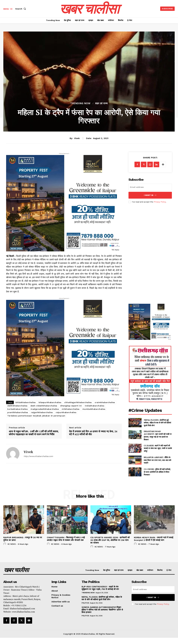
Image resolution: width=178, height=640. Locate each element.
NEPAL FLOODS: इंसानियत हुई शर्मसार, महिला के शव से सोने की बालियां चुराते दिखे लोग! (157, 423)
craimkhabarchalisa (105, 402)
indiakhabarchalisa (94, 406)
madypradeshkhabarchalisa (45, 409)
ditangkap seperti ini (71, 406)
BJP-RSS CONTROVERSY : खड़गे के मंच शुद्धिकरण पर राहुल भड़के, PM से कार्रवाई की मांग (100, 587)
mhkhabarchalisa (70, 409)
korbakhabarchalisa (17, 409)
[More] (163, 164)
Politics (85, 603)
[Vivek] (12, 453)
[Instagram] (14, 620)
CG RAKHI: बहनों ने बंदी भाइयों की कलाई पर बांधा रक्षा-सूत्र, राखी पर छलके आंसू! (158, 448)
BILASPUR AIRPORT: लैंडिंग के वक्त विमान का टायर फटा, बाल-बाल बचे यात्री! (157, 460)
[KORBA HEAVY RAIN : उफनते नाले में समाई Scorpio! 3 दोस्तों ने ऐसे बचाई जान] (154, 519)
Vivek (77, 138)
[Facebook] (137, 164)
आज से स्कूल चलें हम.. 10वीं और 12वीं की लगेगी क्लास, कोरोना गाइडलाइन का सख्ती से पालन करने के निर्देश (34, 433)
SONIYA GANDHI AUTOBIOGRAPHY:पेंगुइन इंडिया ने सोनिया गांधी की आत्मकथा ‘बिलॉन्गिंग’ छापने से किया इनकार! (102, 609)
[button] (21, 9)
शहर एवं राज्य (101, 103)
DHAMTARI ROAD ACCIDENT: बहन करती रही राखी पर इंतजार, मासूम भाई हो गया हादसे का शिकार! (158, 435)
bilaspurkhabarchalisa (50, 402)
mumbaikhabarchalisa (93, 409)
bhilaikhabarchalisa (26, 402)
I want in (148, 195)
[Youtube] (29, 620)
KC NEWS (12, 544)
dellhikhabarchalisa (17, 406)
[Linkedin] (156, 164)
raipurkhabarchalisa (66, 412)
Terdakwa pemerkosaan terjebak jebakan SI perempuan (36, 416)
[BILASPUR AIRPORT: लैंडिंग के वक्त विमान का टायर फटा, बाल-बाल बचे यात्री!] (134, 460)
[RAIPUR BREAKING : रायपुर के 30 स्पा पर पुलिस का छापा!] (23, 519)
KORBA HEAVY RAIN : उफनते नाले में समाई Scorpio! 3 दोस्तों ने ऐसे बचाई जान (153, 538)
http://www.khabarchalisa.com (38, 456)
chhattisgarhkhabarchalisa (78, 402)
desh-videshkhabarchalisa (43, 406)
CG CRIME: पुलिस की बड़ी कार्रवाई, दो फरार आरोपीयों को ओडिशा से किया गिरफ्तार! (157, 472)
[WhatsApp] (150, 164)
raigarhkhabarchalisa (42, 412)
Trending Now (80, 103)
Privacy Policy (160, 202)
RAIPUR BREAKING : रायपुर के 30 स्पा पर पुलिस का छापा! (22, 538)
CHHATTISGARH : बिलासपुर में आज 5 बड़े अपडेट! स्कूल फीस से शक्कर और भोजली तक (66, 538)
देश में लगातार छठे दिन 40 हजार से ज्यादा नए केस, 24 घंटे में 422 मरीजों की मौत (93, 433)
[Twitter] (143, 164)
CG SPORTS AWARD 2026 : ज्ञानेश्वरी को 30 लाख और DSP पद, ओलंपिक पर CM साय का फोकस (110, 540)
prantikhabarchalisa (17, 412)
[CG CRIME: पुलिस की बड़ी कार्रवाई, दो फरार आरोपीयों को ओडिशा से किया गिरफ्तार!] (134, 471)
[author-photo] (5, 544)
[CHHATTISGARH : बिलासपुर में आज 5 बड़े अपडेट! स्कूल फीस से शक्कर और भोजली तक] (67, 519)
